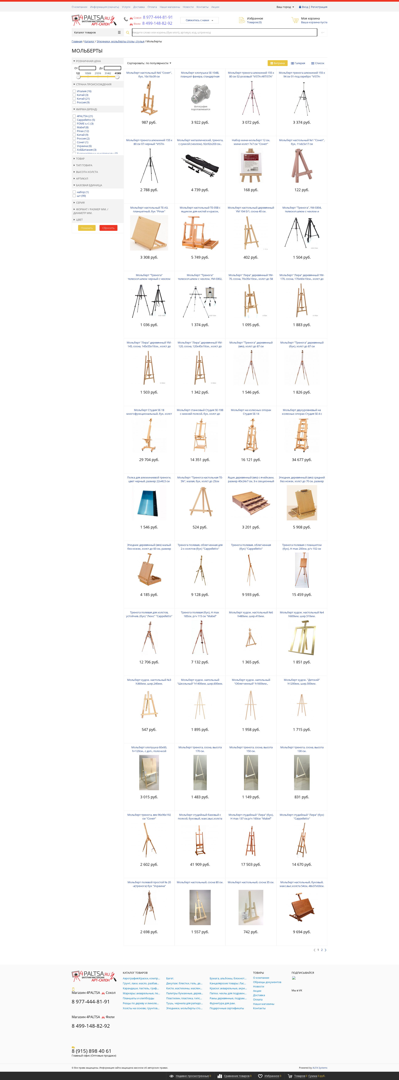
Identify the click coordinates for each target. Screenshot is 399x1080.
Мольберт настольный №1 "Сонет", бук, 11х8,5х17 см (302, 142)
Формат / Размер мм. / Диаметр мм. (90, 211)
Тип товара (84, 165)
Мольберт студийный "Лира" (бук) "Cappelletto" (302, 816)
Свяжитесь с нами (197, 20)
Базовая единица (89, 185)
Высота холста (87, 172)
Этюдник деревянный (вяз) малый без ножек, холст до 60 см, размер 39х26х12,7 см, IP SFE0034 (149, 548)
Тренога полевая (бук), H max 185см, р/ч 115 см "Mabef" (200, 614)
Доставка (139, 7)
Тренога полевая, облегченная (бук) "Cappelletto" (251, 546)
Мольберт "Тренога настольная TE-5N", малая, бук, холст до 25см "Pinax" (200, 481)
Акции (215, 7)
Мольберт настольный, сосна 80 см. (200, 882)
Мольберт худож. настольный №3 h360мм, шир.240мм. (149, 681)
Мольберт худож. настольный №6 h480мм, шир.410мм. (251, 614)
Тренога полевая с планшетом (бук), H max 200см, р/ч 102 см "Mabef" (302, 548)
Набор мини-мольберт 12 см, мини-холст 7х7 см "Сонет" (251, 142)
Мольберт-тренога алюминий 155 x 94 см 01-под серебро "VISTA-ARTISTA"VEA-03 (302, 76)
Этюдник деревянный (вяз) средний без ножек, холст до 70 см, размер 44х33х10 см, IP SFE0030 (302, 481)
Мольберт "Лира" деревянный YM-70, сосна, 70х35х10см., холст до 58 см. (251, 278)
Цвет (79, 219)
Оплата (152, 7)
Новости (188, 7)
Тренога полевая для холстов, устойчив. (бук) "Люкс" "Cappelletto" (149, 614)
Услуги (126, 7)
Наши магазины (170, 7)
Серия (80, 202)
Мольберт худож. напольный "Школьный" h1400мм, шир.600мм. (200, 681)
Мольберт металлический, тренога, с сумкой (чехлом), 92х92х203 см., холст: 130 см (200, 143)
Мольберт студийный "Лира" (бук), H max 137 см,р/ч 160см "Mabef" (251, 816)
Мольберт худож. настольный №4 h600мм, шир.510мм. (302, 614)
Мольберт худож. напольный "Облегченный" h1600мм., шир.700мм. (251, 683)
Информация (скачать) (104, 7)
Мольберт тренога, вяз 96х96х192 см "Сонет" (149, 816)
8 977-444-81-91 (157, 17)
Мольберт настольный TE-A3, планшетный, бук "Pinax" (149, 209)
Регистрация (319, 7)
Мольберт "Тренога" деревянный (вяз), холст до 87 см (251, 344)
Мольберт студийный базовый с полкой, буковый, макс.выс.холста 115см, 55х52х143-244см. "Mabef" (200, 818)
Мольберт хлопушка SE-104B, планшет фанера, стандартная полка (200, 76)
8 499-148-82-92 (91, 1025)
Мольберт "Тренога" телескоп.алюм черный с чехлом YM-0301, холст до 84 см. (149, 278)
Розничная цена (88, 61)
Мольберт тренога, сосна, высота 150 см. (251, 749)
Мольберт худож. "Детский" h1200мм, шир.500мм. (302, 681)
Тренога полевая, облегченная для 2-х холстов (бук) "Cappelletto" (200, 546)
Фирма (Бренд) (86, 109)
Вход (305, 7)
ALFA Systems (320, 1067)
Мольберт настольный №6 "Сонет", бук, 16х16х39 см (149, 74)
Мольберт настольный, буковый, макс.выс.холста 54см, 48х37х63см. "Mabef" (302, 886)
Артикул (82, 178)
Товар (80, 158)
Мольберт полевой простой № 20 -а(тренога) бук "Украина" (149, 884)
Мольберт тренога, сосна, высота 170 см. (200, 749)
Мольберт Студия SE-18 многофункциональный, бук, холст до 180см (149, 413)
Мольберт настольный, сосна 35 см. (251, 882)
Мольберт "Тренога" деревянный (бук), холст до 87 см (302, 344)
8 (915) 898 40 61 (92, 1050)
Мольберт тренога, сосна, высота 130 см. (302, 749)
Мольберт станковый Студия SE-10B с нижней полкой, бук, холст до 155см (200, 413)
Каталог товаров (85, 32)
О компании (79, 7)
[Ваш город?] (293, 7)
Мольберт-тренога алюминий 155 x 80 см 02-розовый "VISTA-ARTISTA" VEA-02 (251, 76)
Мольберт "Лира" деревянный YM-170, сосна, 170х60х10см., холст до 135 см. (302, 278)
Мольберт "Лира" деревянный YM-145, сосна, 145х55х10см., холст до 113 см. (149, 346)
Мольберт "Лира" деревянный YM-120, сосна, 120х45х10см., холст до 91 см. (200, 346)
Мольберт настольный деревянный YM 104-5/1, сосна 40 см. (251, 209)
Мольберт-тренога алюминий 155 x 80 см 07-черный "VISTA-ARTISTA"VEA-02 (149, 143)
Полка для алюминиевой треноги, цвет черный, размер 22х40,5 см (149, 479)
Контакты (202, 7)
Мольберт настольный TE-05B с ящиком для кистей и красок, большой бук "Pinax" (200, 211)
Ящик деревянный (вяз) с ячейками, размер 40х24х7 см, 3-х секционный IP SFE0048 (251, 481)
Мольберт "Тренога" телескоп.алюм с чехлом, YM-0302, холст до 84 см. (200, 278)
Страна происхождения (93, 84)
